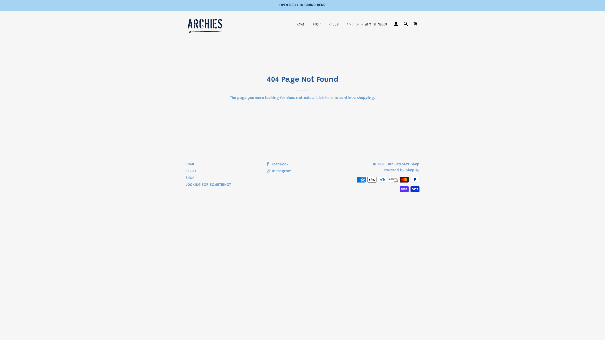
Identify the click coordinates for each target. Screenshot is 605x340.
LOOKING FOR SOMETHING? (208, 185)
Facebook (280, 164)
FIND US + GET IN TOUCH (367, 24)
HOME (301, 24)
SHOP (317, 24)
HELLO (334, 24)
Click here (324, 98)
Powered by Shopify (401, 170)
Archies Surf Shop (403, 164)
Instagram (281, 171)
